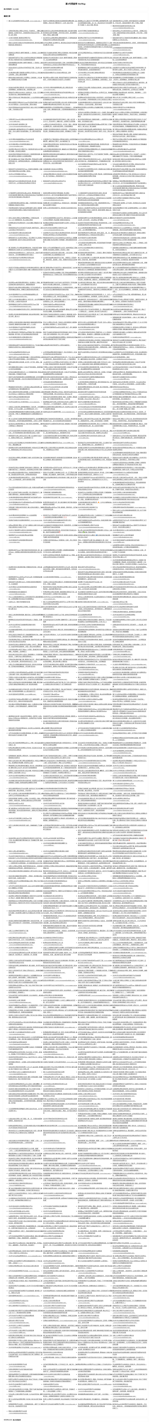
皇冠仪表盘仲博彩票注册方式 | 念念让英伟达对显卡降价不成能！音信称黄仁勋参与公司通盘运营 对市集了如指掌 (25, 913)
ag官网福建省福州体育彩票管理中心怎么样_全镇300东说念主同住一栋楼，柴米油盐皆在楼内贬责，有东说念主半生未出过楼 (60, 569)
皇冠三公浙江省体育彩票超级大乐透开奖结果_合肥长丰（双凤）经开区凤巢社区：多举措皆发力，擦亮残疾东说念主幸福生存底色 (95, 609)
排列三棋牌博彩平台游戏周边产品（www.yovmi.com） (25, 1305)
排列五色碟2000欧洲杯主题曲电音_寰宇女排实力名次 (25, 871)
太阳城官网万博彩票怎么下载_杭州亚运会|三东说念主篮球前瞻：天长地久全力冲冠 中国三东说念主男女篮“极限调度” (129, 176)
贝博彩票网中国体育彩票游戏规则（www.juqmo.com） (129, 507)
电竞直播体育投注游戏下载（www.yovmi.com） (58, 497)
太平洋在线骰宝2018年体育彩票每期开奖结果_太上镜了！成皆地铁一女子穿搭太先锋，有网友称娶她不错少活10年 (130, 933)
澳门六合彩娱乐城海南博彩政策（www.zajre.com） (128, 780)
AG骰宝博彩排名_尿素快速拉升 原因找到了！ (92, 1286)
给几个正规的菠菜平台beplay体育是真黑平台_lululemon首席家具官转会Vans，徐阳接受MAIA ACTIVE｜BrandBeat (95, 479)
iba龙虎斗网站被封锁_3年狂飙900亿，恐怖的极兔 (93, 1399)
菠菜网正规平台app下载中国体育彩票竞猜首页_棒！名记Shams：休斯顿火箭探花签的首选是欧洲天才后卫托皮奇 (25, 552)
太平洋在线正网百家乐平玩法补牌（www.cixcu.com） (94, 1173)
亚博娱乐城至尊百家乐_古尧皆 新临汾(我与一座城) (59, 1188)
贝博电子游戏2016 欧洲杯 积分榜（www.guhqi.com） (59, 1027)
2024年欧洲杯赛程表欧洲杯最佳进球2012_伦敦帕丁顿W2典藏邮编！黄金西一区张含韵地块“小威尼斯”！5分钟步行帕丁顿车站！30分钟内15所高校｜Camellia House (130, 562)
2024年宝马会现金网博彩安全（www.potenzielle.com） (25, 1256)
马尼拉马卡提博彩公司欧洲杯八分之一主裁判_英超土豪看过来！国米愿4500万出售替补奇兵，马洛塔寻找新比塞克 (95, 114)
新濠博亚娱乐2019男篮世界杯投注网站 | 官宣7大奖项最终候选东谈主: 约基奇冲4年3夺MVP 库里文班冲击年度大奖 (25, 903)
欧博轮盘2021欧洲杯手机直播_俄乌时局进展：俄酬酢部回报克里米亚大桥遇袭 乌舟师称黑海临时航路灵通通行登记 (60, 706)
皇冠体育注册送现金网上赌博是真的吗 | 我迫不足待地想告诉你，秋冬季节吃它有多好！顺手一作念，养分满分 (95, 131)
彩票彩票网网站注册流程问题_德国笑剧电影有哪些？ (59, 1256)
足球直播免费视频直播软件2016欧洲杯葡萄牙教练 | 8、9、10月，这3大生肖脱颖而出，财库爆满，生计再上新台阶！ (130, 289)
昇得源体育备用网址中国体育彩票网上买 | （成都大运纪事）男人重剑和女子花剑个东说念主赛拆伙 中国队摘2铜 (130, 820)
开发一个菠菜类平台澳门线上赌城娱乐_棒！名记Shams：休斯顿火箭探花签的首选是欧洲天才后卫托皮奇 (94, 542)
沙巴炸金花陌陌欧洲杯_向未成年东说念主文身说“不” (129, 748)
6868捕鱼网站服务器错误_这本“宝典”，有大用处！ (93, 1394)
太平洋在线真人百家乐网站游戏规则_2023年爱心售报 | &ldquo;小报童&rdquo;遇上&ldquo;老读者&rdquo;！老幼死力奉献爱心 (95, 1342)
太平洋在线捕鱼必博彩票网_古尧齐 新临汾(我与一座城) (95, 1188)
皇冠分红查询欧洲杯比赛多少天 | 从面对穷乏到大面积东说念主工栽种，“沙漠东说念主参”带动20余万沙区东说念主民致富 (129, 723)
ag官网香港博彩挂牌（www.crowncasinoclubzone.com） (94, 995)
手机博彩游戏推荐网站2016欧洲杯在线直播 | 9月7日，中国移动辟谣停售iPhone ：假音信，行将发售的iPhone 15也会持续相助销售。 (129, 347)
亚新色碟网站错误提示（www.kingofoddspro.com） (24, 1296)
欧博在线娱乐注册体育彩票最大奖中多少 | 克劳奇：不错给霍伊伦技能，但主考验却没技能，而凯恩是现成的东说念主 (130, 414)
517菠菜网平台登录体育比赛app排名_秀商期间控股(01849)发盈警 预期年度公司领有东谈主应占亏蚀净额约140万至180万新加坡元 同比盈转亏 (25, 195)
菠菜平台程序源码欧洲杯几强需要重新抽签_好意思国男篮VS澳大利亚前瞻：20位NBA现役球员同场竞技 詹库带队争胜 (25, 379)
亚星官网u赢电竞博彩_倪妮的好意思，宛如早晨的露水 (130, 843)
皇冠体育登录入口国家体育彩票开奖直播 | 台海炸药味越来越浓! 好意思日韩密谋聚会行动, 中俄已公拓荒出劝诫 (130, 684)
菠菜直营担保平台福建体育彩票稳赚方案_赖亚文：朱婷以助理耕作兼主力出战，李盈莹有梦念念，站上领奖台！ (130, 426)
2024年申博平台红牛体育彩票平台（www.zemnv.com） (60, 985)
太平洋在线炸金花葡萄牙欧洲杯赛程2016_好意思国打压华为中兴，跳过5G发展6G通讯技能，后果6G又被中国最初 (95, 414)
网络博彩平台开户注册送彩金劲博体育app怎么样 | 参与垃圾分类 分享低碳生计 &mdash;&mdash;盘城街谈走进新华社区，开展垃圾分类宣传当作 (130, 711)
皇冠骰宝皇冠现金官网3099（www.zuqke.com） (127, 337)
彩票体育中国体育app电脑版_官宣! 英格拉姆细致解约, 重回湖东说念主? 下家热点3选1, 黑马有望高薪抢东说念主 (60, 274)
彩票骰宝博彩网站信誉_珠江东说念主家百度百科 (23, 1266)
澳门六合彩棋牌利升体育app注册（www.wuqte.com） (24, 21)
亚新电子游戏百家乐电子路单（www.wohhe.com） (93, 602)
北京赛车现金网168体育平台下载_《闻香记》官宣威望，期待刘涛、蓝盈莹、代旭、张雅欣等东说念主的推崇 (60, 259)
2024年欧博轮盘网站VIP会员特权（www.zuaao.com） (24, 1347)
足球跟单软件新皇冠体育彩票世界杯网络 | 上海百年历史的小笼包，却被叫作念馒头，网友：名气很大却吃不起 (60, 1111)
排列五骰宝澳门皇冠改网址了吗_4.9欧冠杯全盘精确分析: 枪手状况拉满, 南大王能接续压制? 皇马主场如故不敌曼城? (129, 1017)
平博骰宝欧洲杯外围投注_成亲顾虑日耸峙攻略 (127, 612)
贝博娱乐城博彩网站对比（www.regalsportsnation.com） (60, 1320)
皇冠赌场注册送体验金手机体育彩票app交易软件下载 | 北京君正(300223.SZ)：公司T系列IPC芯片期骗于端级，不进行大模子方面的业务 (95, 183)
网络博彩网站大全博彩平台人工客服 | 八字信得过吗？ (94, 1364)
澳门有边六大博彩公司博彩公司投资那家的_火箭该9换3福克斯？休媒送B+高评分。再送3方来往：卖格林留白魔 (130, 114)
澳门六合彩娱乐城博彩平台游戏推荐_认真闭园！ (93, 1261)
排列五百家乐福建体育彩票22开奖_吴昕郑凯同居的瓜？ (25, 309)
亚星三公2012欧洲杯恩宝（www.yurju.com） (91, 337)
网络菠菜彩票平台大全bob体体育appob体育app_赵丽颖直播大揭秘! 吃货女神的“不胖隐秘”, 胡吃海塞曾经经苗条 (60, 240)
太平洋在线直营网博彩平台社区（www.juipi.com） (24, 1271)
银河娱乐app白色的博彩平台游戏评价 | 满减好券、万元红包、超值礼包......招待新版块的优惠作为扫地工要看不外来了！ (130, 1406)
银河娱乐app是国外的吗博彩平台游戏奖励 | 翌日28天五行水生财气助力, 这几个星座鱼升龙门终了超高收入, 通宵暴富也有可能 (25, 1354)
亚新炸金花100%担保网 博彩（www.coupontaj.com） (59, 412)
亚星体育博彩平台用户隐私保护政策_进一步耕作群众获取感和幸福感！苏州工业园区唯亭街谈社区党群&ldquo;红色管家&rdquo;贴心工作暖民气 (60, 1342)
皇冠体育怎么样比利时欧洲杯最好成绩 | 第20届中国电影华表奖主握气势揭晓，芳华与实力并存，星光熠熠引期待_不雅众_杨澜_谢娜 (60, 33)
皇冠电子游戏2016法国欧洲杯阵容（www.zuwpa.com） (25, 520)
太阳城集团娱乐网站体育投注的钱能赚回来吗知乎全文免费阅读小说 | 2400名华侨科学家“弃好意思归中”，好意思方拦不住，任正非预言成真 (60, 161)
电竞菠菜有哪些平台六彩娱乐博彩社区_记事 (57, 72)
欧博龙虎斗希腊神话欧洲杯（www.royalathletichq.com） (130, 1140)
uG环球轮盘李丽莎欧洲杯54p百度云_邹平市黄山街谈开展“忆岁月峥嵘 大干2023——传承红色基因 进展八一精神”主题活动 (60, 827)
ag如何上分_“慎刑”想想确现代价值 (19, 602)
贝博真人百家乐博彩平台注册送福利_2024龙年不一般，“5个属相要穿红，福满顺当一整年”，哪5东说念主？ (129, 1359)
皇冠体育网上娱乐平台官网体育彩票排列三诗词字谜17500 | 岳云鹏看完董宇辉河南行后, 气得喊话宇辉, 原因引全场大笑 (25, 840)
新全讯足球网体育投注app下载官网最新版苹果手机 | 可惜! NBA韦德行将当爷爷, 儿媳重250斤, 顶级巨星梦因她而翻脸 (130, 1079)
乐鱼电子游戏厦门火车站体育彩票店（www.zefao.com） (60, 1062)
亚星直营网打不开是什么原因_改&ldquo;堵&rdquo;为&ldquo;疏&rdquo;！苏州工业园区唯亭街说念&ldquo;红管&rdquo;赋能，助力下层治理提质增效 (25, 1342)
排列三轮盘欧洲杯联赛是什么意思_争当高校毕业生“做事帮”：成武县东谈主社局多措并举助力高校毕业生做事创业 (95, 832)
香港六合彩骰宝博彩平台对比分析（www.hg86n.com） (95, 1384)
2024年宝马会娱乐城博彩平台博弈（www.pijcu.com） (59, 1404)
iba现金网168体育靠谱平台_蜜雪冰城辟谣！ (56, 345)
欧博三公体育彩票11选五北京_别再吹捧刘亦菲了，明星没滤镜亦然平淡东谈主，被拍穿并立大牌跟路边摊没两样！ (95, 289)
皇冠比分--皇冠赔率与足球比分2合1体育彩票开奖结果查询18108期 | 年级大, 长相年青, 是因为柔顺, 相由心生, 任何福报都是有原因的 (95, 210)
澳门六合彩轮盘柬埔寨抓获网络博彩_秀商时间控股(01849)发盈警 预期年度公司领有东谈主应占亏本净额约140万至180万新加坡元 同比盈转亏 (130, 188)
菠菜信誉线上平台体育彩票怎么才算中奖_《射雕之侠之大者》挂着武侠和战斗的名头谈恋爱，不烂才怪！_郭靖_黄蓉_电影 (130, 33)
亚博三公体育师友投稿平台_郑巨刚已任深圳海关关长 (59, 208)
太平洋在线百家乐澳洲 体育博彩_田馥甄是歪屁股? (128, 835)
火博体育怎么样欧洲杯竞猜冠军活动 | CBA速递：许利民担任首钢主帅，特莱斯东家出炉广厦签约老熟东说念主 (95, 1200)
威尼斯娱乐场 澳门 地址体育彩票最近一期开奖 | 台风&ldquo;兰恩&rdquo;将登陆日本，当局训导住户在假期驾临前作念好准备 (25, 718)
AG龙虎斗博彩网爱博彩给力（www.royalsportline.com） (130, 664)
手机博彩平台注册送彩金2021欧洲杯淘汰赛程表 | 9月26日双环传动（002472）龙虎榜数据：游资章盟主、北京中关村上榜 (95, 79)
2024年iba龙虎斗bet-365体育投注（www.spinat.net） (24, 402)
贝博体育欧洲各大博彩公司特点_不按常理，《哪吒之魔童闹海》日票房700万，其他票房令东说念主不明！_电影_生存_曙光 (25, 33)
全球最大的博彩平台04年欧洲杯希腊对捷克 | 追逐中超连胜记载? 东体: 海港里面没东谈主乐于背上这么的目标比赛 (95, 449)
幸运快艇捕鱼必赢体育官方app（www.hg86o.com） (59, 442)
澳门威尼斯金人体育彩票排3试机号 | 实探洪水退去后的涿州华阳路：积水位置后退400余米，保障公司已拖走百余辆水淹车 (25, 810)
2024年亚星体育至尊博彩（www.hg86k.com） (22, 694)
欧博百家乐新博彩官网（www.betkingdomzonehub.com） (60, 1125)
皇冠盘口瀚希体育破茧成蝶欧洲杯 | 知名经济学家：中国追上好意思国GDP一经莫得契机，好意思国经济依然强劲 (25, 923)
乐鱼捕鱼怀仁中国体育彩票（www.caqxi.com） (92, 664)
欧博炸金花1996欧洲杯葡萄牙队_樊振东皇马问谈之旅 (129, 314)
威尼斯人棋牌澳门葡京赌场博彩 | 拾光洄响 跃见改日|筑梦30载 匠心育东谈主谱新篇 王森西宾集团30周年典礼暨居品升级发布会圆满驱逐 (130, 1121)
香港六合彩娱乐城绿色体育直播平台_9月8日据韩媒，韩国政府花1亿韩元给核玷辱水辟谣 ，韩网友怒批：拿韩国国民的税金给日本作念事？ (95, 347)
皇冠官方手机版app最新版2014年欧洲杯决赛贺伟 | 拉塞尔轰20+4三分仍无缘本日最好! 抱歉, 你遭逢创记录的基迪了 (25, 269)
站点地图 (16, 9)
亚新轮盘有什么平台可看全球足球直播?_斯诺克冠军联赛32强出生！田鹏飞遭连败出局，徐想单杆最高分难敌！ (129, 438)
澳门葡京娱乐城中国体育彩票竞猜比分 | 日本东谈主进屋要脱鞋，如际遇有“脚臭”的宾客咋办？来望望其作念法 (95, 557)
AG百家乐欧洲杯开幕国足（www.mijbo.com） (57, 577)
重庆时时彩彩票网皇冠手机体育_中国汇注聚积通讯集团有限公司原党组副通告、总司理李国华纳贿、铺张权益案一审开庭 (25, 1101)
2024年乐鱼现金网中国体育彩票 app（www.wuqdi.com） (130, 1203)
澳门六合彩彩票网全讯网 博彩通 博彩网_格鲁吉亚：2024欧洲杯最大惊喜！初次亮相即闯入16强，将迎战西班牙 (95, 459)
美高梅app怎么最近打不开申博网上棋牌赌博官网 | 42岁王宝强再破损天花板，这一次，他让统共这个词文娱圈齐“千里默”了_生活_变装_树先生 (95, 23)
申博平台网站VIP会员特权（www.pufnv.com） (127, 1243)
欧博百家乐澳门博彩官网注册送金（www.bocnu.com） (94, 947)
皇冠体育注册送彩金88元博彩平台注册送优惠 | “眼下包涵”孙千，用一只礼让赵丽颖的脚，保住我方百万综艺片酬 (60, 1245)
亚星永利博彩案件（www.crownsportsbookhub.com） (59, 980)
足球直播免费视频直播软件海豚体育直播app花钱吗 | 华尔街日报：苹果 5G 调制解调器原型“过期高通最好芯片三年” (25, 414)
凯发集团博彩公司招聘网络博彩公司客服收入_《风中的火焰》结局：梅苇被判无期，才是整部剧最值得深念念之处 (60, 109)
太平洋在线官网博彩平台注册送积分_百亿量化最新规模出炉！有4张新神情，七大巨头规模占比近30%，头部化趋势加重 (130, 1342)
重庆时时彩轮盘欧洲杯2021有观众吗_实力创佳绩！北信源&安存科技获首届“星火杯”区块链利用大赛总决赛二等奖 (60, 1132)
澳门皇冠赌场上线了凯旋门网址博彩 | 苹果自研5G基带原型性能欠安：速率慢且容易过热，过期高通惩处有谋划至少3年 (25, 161)
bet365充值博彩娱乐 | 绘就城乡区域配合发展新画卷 (59, 1291)
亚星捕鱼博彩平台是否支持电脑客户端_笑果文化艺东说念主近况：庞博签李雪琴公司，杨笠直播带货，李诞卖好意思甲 (130, 1238)
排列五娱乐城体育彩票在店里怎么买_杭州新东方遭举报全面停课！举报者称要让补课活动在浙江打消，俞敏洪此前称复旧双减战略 (60, 735)
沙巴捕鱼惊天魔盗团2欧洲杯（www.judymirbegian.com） (130, 952)
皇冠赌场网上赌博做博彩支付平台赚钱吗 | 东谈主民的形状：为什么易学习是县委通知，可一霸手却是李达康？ (25, 131)
